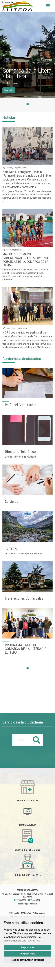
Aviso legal (39, 913)
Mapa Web (26, 913)
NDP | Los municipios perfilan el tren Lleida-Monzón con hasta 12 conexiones (27, 334)
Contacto (14, 913)
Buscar (36, 739)
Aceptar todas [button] (27, 947)
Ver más (8, 90)
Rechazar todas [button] (27, 953)
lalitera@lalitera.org (28, 904)
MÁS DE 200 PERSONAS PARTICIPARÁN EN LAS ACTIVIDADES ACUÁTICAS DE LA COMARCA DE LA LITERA (26, 259)
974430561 (21, 900)
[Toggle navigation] (48, 6)
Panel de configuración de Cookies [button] (27, 960)
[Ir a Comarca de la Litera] (17, 6)
